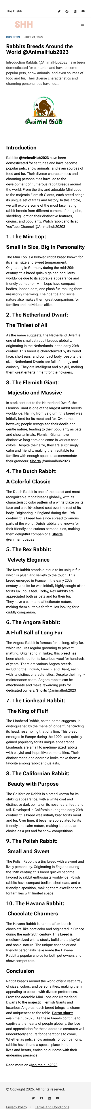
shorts (69, 221)
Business (13, 37)
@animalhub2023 (43, 1065)
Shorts (41, 690)
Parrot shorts (62, 1013)
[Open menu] (82, 24)
